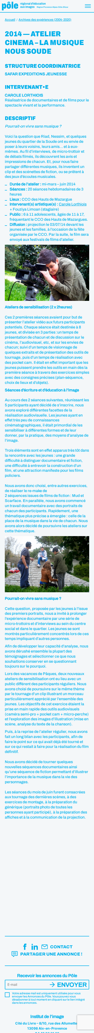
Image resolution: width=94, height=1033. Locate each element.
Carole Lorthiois (73, 204)
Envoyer (72, 984)
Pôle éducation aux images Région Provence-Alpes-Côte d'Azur (35, 6)
